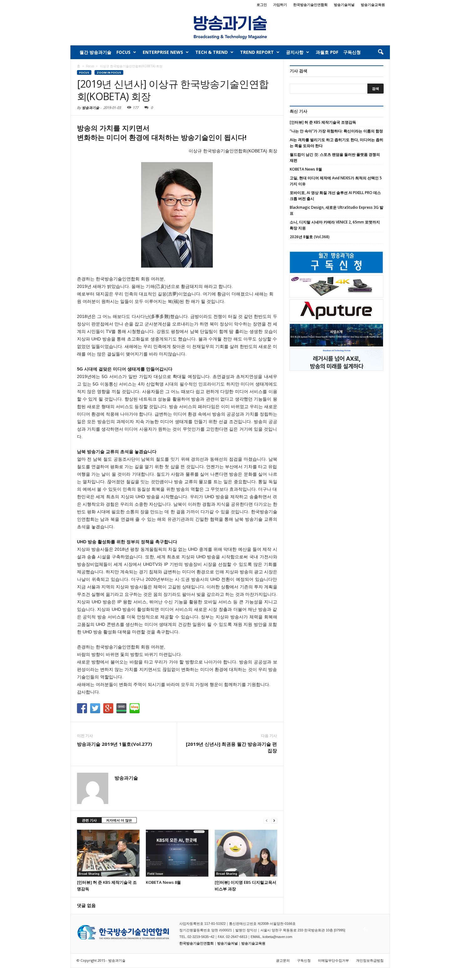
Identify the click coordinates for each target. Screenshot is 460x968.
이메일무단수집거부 (333, 960)
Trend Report (257, 52)
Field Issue (155, 873)
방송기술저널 (344, 4)
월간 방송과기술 (95, 52)
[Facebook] (364, 928)
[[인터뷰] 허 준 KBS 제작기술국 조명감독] (108, 853)
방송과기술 (90, 107)
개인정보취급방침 (370, 960)
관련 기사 (89, 820)
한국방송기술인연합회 (310, 4)
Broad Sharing (89, 873)
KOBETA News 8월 (163, 882)
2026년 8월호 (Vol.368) (310, 236)
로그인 (262, 4)
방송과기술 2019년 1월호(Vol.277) (114, 744)
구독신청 (352, 52)
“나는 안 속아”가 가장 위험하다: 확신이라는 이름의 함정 (336, 131)
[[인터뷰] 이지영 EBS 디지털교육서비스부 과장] (246, 853)
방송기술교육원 (373, 4)
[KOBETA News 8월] (177, 853)
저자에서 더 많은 (119, 820)
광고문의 (283, 960)
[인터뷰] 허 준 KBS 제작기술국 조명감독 (323, 122)
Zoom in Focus (109, 72)
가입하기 (280, 4)
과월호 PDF (327, 52)
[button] (380, 52)
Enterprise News (163, 52)
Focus (123, 52)
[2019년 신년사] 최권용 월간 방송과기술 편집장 (231, 747)
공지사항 (295, 52)
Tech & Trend (211, 52)
